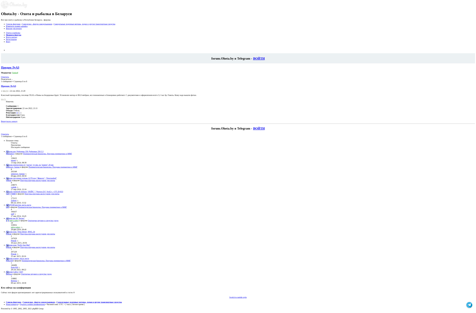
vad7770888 (11, 194)
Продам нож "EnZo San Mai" (18, 245)
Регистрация (11, 39)
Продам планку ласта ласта (17, 258)
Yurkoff (15, 73)
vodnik (8, 180)
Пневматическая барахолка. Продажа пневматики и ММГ (47, 154)
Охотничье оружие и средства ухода (43, 221)
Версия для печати (14, 28)
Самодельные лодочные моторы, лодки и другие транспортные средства (84, 24)
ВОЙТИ (259, 58)
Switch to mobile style (238, 297)
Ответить (5, 77)
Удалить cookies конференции (32, 304)
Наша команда (12, 304)
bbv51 (5, 91)
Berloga (9, 274)
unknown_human (13, 167)
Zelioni (13, 200)
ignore (13, 160)
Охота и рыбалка (13, 33)
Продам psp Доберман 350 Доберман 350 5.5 (25, 151)
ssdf (7, 207)
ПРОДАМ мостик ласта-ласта (18, 205)
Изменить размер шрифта (17, 26)
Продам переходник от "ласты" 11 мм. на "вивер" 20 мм (29, 165)
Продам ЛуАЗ (10, 67)
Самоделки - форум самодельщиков (37, 24)
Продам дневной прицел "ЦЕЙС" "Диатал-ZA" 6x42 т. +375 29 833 (34, 192)
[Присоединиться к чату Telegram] (469, 305)
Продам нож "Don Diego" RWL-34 (20, 232)
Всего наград (11, 37)
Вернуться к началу (9, 121)
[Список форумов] (14, 8)
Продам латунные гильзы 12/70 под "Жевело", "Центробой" (31, 178)
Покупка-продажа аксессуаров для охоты (37, 180)
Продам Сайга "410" (14, 272)
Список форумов (13, 24)
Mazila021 (10, 154)
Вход (8, 42)
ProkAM (9, 261)
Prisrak (8, 234)
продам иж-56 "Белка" (15, 218)
